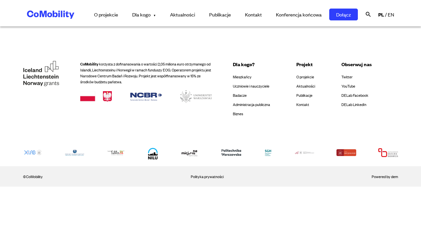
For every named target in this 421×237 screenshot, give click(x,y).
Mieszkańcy (242, 77)
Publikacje (220, 14)
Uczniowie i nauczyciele (251, 86)
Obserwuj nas (356, 64)
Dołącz (343, 14)
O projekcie (106, 14)
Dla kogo (141, 14)
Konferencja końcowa (299, 14)
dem (394, 176)
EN (391, 14)
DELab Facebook (354, 95)
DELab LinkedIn (353, 104)
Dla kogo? (244, 64)
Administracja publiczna (251, 104)
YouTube (348, 86)
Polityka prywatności (207, 176)
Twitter (347, 77)
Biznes (238, 114)
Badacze (240, 95)
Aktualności (182, 14)
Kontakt (253, 14)
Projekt (304, 64)
